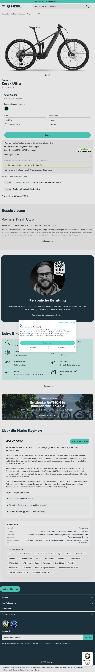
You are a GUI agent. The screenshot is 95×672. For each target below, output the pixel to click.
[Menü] (91, 653)
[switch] (87, 663)
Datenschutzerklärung (66, 323)
